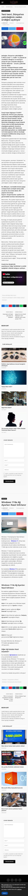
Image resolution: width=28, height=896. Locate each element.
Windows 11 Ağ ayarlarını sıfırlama (10, 679)
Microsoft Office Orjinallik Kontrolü (12, 788)
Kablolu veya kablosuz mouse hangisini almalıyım (13, 364)
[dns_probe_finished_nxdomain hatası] (14, 758)
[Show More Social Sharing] (25, 28)
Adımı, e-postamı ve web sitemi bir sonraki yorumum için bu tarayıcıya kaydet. (13, 475)
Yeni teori (4, 300)
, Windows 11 (13, 569)
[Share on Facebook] (5, 28)
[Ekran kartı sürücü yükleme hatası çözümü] (14, 800)
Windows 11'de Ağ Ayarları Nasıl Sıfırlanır (11, 682)
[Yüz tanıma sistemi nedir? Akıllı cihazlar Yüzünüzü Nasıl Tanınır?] (14, 419)
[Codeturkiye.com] (14, 2)
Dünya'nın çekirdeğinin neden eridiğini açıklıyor (13, 297)
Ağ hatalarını (13, 655)
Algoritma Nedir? (6, 407)
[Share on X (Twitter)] (12, 28)
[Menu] (2, 2)
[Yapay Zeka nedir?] (14, 377)
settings (19, 889)
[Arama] (26, 2)
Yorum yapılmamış (20, 23)
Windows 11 (14, 541)
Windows (4, 498)
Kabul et (4, 893)
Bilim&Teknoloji (6, 10)
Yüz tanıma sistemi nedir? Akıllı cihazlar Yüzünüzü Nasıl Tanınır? (13, 429)
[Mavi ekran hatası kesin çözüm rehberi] (14, 737)
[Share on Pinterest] (19, 28)
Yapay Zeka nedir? (6, 386)
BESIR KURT (5, 23)
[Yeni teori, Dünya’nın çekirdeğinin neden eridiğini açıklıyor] (14, 40)
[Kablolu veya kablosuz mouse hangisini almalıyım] (14, 355)
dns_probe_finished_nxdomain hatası (12, 767)
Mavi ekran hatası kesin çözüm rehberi (13, 746)
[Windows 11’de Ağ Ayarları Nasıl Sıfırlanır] (14, 525)
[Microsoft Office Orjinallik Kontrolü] (14, 779)
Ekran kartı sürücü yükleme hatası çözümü (11, 809)
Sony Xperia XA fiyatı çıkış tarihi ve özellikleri (8, 315)
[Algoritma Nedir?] (14, 398)
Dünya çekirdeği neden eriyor (9, 295)
